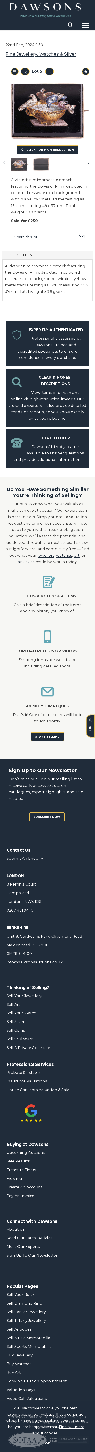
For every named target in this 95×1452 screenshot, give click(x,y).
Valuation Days (21, 1390)
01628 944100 (19, 953)
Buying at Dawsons (28, 1144)
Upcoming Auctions (26, 1152)
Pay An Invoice (20, 1196)
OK (47, 1443)
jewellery (46, 555)
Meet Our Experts (23, 1246)
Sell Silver (16, 1021)
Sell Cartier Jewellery (26, 1312)
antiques (26, 562)
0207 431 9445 (20, 910)
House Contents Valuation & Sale (38, 1090)
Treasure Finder (22, 1170)
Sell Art (13, 1004)
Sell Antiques (19, 1329)
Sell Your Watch (21, 1013)
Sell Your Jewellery (24, 996)
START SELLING (47, 736)
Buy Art (14, 1372)
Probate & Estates (24, 1072)
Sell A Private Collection (29, 1047)
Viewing (14, 1178)
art (77, 555)
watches (64, 555)
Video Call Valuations (27, 1398)
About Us (16, 1229)
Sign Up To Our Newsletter (32, 1255)
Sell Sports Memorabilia (29, 1346)
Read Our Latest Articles (30, 1238)
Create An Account (25, 1187)
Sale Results (18, 1161)
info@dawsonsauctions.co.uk (35, 962)
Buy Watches (19, 1364)
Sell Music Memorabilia (29, 1338)
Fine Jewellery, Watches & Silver (41, 54)
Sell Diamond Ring (24, 1303)
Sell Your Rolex (21, 1294)
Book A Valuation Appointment (37, 1381)
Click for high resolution (49, 149)
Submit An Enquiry (25, 858)
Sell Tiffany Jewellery (26, 1320)
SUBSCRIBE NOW (47, 816)
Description (19, 255)
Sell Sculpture (20, 1039)
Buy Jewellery (20, 1355)
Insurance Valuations (27, 1081)
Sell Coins (16, 1030)
